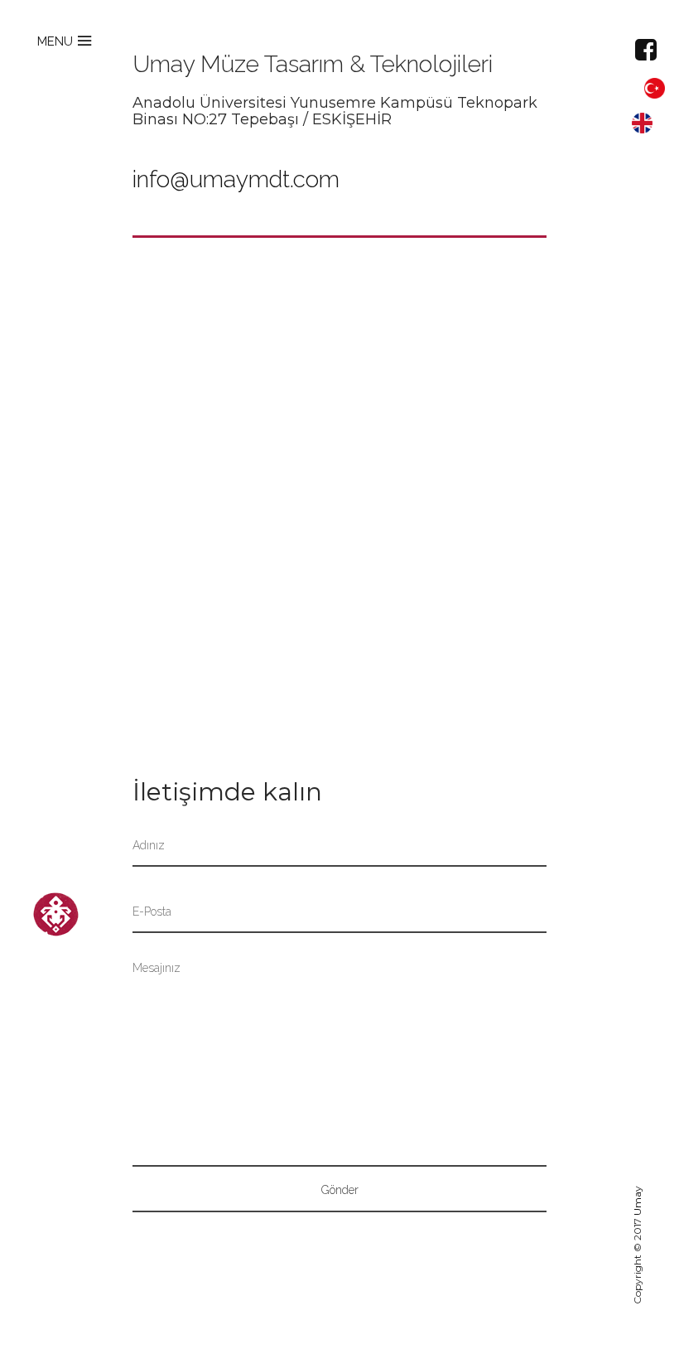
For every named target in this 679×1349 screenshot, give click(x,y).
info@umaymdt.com (236, 179)
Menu (55, 41)
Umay (637, 1201)
